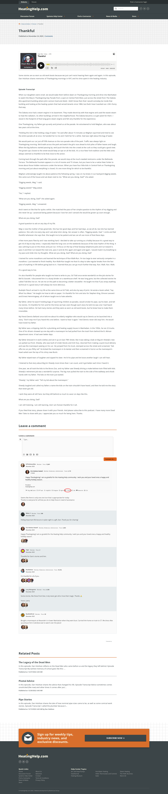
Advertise (39, 774)
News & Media (111, 16)
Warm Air (123, 776)
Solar (97, 776)
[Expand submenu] (65, 16)
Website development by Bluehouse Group (46, 790)
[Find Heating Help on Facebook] (141, 8)
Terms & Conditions (42, 778)
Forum (34, 2)
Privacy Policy (40, 780)
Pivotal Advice (26, 680)
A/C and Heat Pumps (78, 771)
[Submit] (116, 8)
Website (24, 2)
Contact (38, 776)
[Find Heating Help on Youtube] (144, 8)
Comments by (109, 641)
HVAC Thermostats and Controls (106, 774)
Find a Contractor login (138, 2)
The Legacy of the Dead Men (34, 662)
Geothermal (75, 774)
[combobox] (126, 8)
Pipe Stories (25, 699)
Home (21, 771)
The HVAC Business (126, 774)
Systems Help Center (55, 16)
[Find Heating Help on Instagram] (148, 8)
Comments (49, 36)
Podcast (34, 24)
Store (134, 16)
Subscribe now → (115, 738)
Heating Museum (76, 776)
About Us (39, 771)
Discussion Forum (27, 16)
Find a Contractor (84, 16)
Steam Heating (125, 771)
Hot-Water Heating (101, 771)
